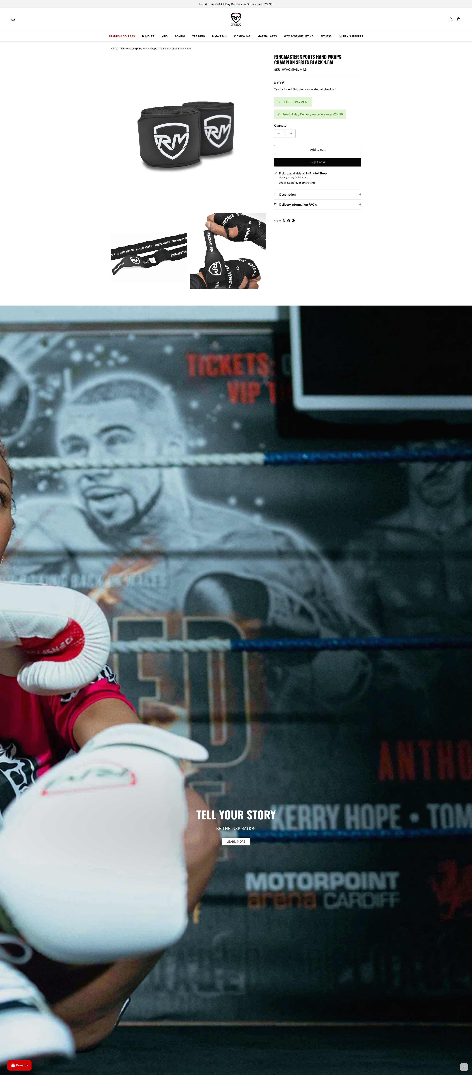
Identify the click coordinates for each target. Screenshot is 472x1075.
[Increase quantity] (292, 133)
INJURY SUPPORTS (351, 36)
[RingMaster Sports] (236, 19)
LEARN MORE (236, 841)
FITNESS (326, 36)
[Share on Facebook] (288, 220)
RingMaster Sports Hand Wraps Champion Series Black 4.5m (156, 48)
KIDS (165, 36)
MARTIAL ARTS (267, 36)
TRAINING (198, 36)
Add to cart (317, 149)
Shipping (298, 89)
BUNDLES (148, 36)
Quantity (280, 125)
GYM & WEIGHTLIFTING (298, 36)
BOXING (180, 36)
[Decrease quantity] (277, 133)
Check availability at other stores (297, 182)
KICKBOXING (242, 36)
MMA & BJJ (219, 36)
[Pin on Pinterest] (293, 220)
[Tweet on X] (284, 220)
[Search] (13, 19)
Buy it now (318, 162)
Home (114, 48)
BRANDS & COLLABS (122, 36)
